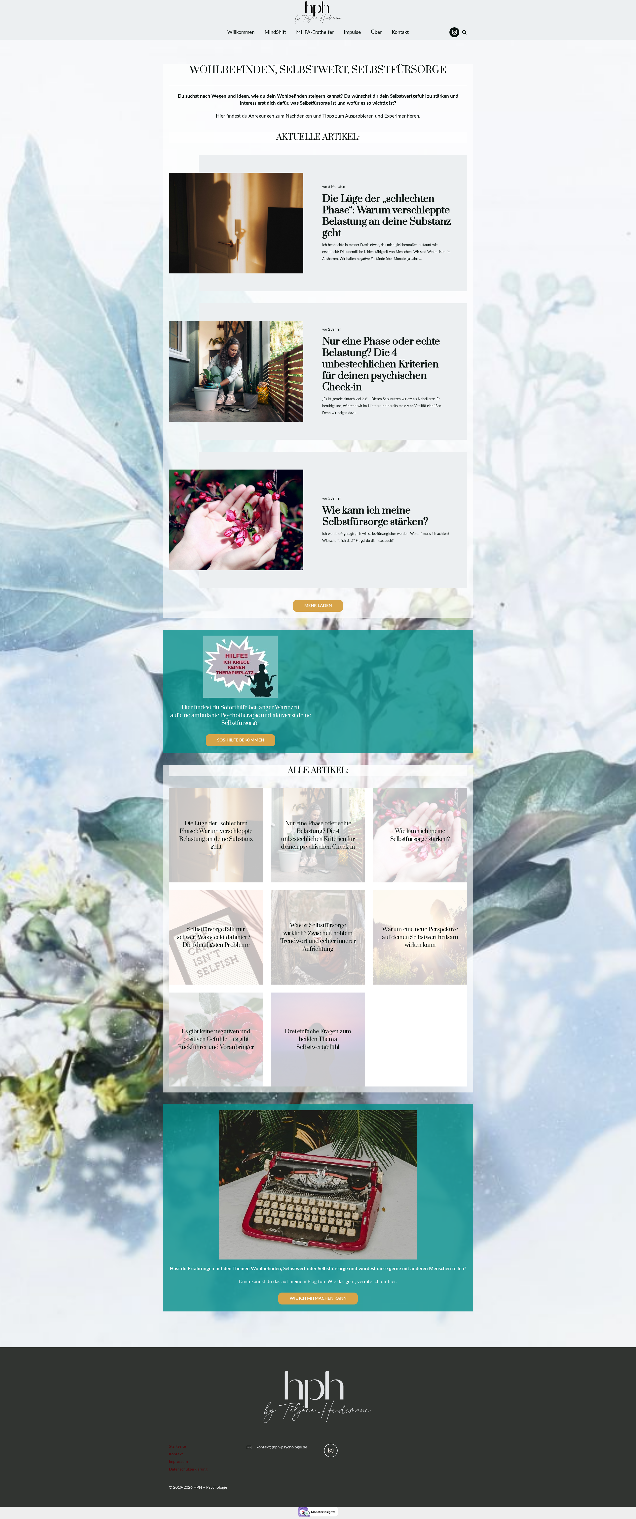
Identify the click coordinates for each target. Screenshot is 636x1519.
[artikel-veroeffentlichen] (318, 1184)
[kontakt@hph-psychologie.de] (251, 1447)
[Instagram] (454, 32)
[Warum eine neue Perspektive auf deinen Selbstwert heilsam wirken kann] (420, 937)
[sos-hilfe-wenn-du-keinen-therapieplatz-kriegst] (240, 667)
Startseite (177, 1446)
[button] (464, 32)
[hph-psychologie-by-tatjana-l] (318, 12)
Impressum (178, 1462)
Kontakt (176, 1454)
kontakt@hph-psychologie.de (281, 1447)
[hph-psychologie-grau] (318, 1400)
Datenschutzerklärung (188, 1469)
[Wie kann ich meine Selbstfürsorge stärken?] (318, 520)
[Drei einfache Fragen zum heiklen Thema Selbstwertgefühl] (318, 1040)
